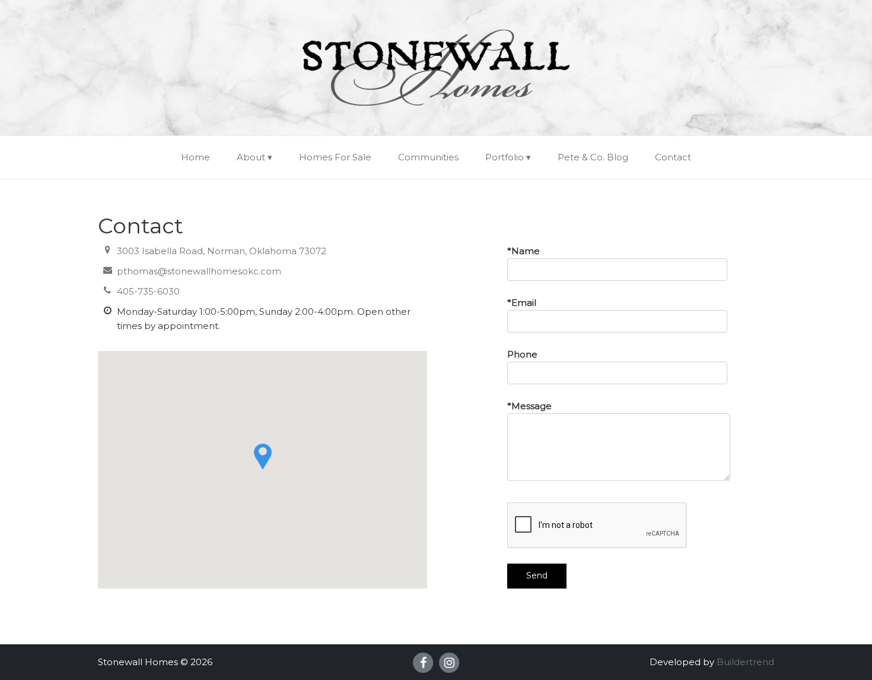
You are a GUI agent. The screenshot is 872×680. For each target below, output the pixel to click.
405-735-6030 (148, 291)
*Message (529, 406)
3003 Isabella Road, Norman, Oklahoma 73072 (221, 251)
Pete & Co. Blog (593, 157)
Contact (673, 157)
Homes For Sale (335, 157)
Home (195, 157)
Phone (522, 354)
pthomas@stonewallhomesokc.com (199, 271)
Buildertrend (745, 662)
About (251, 157)
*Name (523, 251)
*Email (521, 302)
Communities (428, 157)
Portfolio (504, 157)
